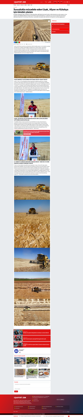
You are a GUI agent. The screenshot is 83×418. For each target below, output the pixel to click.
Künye (14, 411)
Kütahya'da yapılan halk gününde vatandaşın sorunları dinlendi (31, 416)
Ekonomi (15, 7)
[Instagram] (60, 399)
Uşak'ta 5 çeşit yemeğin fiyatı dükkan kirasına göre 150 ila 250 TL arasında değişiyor (43, 377)
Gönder (16, 391)
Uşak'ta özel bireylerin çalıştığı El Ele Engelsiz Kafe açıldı (55, 416)
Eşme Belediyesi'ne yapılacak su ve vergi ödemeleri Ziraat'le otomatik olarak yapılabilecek (43, 365)
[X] (59, 399)
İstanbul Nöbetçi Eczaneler (19, 406)
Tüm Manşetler (17, 408)
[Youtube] (62, 399)
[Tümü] (68, 20)
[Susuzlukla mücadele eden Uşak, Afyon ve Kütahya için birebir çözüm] (32, 30)
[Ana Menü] (69, 5)
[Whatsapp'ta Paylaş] (17, 42)
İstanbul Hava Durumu (32, 406)
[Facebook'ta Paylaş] (14, 42)
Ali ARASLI (21, 350)
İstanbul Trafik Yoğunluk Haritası (47, 406)
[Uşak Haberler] (20, 2)
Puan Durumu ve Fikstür (60, 406)
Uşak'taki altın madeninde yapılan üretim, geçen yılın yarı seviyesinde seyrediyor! (19, 365)
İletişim (17, 411)
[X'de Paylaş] (16, 42)
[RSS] (63, 399)
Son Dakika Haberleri (32, 408)
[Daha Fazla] (19, 42)
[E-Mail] (20, 352)
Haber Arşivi (44, 408)
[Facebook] (57, 399)
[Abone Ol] (47, 42)
